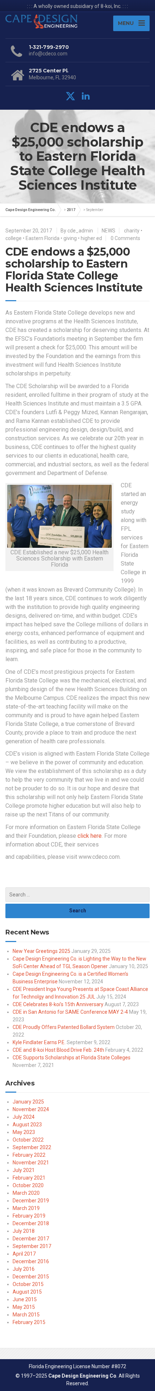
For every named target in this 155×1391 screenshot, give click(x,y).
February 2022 (29, 1155)
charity (132, 231)
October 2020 (28, 1185)
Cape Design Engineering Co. (30, 210)
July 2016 (24, 1269)
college (13, 238)
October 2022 (28, 1140)
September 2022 (32, 1147)
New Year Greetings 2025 (41, 951)
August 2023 (27, 1124)
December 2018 (31, 1223)
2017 (71, 210)
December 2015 (31, 1276)
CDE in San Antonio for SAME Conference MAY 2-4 (70, 1012)
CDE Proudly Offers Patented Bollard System (64, 1027)
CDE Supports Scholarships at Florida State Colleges (71, 1057)
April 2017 (24, 1254)
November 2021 (31, 1162)
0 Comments (125, 238)
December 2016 (31, 1261)
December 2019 (31, 1200)
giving (70, 238)
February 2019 (29, 1216)
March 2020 (26, 1193)
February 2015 (29, 1322)
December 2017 (31, 1238)
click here (90, 835)
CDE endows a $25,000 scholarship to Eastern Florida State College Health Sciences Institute (74, 269)
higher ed (91, 238)
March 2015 (26, 1315)
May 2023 (24, 1132)
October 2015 (28, 1284)
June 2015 (25, 1299)
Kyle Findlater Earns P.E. (39, 1042)
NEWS (108, 231)
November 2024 (31, 1109)
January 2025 (28, 1102)
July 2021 (24, 1170)
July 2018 (24, 1231)
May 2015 (24, 1307)
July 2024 (24, 1117)
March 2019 (26, 1208)
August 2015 (27, 1292)
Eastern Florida (42, 238)
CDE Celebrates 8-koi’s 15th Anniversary (58, 1004)
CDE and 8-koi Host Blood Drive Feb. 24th (58, 1050)
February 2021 (29, 1178)
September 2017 (32, 1246)
